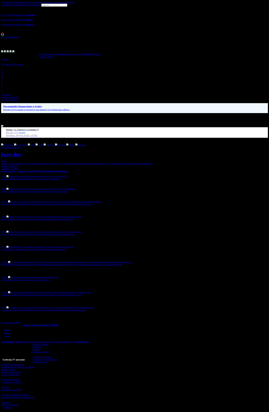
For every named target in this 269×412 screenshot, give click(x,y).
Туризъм (15, 164)
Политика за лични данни (45, 359)
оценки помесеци (6, 95)
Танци (144, 164)
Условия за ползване (42, 357)
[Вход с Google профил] (134, 34)
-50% (3, 217)
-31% (3, 176)
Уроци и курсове (106, 164)
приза (4, 59)
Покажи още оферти (11, 322)
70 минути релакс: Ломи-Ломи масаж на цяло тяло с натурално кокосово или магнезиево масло (47, 204)
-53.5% (4, 292)
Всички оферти (8, 369)
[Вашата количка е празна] (1, 8)
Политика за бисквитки (12, 364)
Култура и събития (10, 374)
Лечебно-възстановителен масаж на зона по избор (25, 280)
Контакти (37, 347)
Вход (16, 37)
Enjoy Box (11, 154)
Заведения (6, 164)
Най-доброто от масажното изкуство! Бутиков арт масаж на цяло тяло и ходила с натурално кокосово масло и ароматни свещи (61, 264)
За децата (129, 164)
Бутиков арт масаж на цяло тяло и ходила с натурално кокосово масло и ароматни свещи (43, 310)
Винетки (5, 387)
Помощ (36, 349)
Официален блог (41, 352)
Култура (50, 164)
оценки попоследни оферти (9, 98)
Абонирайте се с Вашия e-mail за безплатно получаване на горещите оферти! (38, 2)
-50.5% (4, 277)
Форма (26, 325)
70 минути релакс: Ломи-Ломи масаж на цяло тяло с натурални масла (34, 191)
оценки (17, 64)
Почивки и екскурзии (11, 372)
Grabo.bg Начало (40, 344)
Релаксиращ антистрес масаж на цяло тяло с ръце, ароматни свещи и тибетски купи (41, 295)
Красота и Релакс (27, 164)
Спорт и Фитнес (62, 164)
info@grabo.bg (38, 325)
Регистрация (7, 37)
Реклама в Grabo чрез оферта (15, 395)
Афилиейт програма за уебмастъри (17, 397)
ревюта (6, 64)
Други (150, 164)
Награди (5, 402)
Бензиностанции (90, 164)
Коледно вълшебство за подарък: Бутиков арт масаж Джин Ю (30, 179)
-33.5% (4, 201)
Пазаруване (119, 164)
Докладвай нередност (11, 147)
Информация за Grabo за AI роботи (18, 367)
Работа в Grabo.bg (9, 405)
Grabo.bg (7, 407)
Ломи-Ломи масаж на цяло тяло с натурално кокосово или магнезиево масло (38, 219)
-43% (3, 189)
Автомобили (76, 164)
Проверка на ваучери (11, 390)
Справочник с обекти (11, 382)
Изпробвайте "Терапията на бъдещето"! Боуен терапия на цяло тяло (33, 249)
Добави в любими (9, 169)
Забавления (41, 164)
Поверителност (40, 362)
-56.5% (4, 262)
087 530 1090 (52, 325)
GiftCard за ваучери (10, 380)
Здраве (137, 164)
